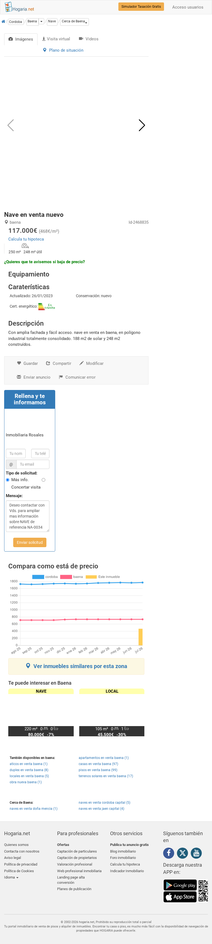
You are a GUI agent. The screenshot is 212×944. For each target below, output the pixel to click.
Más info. (20, 479)
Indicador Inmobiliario (127, 871)
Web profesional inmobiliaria (79, 871)
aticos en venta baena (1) (28, 764)
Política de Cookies (19, 871)
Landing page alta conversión (71, 880)
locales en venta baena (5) (29, 776)
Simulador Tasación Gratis (141, 7)
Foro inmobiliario (123, 858)
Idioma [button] (10, 877)
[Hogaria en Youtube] (198, 853)
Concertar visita (26, 487)
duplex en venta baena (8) (29, 770)
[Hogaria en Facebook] (170, 853)
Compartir (61, 363)
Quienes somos (16, 845)
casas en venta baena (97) (98, 764)
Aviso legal (12, 858)
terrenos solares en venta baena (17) (106, 776)
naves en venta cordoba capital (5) (104, 803)
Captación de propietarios (77, 858)
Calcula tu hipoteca (26, 239)
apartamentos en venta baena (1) (104, 758)
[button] (74, 22)
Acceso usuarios (187, 7)
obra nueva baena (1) (26, 782)
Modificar (94, 363)
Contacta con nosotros (21, 851)
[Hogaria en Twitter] (184, 854)
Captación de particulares (77, 851)
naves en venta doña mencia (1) (33, 809)
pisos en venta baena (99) (98, 770)
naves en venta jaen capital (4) (101, 809)
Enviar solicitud (30, 542)
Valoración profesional (74, 864)
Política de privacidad (20, 864)
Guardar (30, 363)
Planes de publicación (74, 889)
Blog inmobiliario (123, 851)
